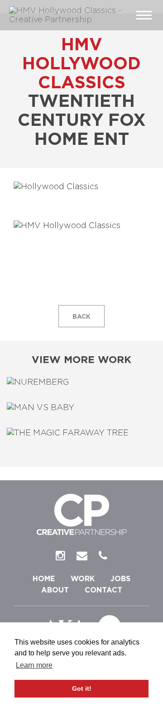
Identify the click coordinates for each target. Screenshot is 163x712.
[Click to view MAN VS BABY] (81, 408)
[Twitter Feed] (60, 556)
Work (83, 579)
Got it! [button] (81, 688)
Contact (103, 590)
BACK (81, 317)
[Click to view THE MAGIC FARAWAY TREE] (81, 434)
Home (44, 579)
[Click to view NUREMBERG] (81, 383)
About (55, 590)
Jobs (120, 579)
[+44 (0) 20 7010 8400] (103, 556)
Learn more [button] (34, 665)
